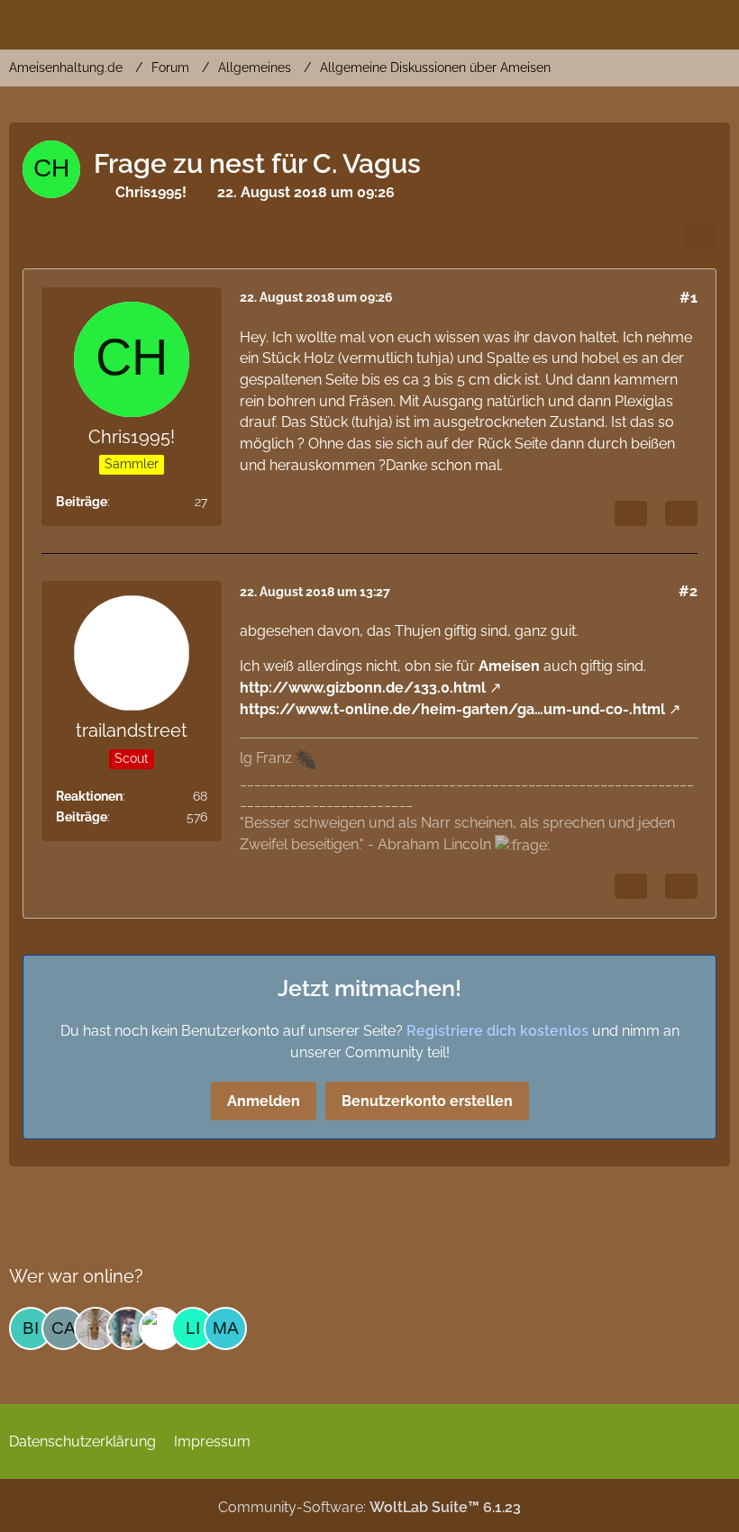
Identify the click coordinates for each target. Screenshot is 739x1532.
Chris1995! (151, 192)
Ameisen (509, 666)
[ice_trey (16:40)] (160, 1328)
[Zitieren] (681, 513)
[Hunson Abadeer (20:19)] (128, 1328)
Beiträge (81, 501)
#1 (689, 297)
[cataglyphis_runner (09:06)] (63, 1328)
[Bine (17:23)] (30, 1328)
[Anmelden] (670, 22)
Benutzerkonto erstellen (427, 1101)
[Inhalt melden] (631, 513)
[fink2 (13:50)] (95, 1328)
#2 (688, 591)
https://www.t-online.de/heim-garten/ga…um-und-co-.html (452, 709)
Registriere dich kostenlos (497, 1030)
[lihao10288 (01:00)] (192, 1328)
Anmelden (263, 1101)
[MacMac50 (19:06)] (225, 1328)
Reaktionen (89, 796)
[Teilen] (700, 236)
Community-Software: (369, 1507)
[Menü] (716, 23)
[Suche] (625, 23)
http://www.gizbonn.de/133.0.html (363, 687)
